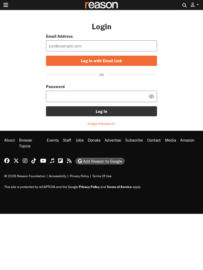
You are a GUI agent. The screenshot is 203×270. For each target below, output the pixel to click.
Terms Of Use (102, 176)
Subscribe (134, 140)
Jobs (80, 140)
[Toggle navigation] (6, 5)
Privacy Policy (79, 176)
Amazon (187, 140)
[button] (195, 5)
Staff (67, 140)
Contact (154, 140)
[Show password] (151, 96)
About (9, 140)
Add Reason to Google (102, 161)
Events (53, 140)
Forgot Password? (101, 123)
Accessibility (57, 176)
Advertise (113, 140)
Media (170, 140)
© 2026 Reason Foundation (24, 176)
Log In (101, 111)
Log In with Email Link (101, 60)
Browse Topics (25, 142)
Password (55, 86)
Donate (94, 140)
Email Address (59, 36)
